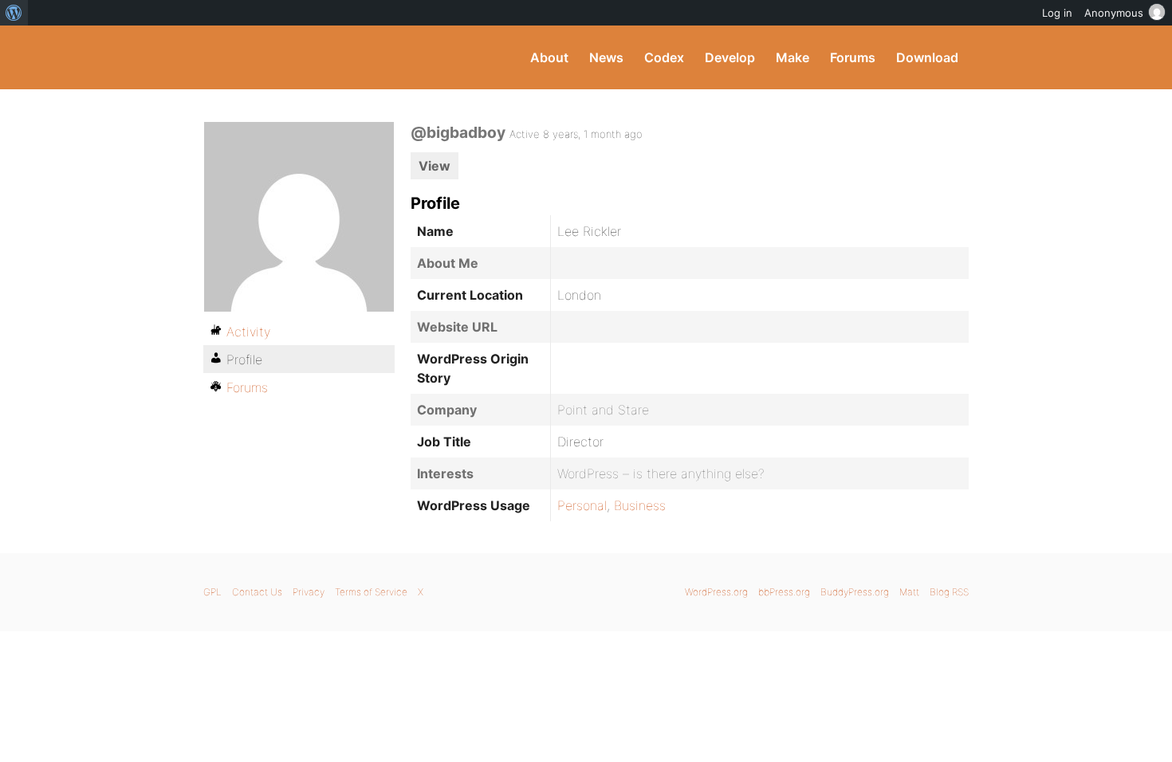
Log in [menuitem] (1057, 12)
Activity (248, 332)
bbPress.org (784, 592)
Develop (730, 57)
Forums (852, 57)
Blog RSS (949, 592)
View (434, 166)
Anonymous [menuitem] (1113, 12)
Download (927, 57)
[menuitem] (14, 13)
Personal (582, 505)
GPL (212, 592)
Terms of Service (371, 592)
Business (640, 505)
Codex (664, 57)
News (606, 57)
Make (792, 57)
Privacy (308, 592)
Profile (244, 359)
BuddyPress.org (310, 57)
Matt (909, 592)
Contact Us (257, 592)
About (549, 57)
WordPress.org (716, 592)
